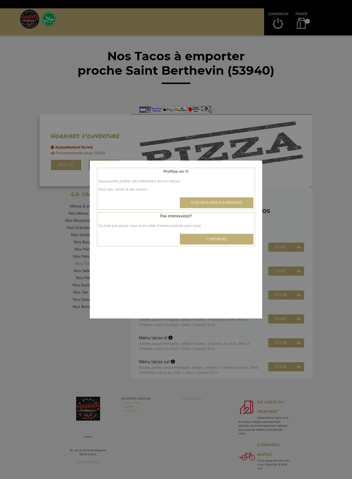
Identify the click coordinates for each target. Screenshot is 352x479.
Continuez (216, 239)
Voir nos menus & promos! (217, 203)
